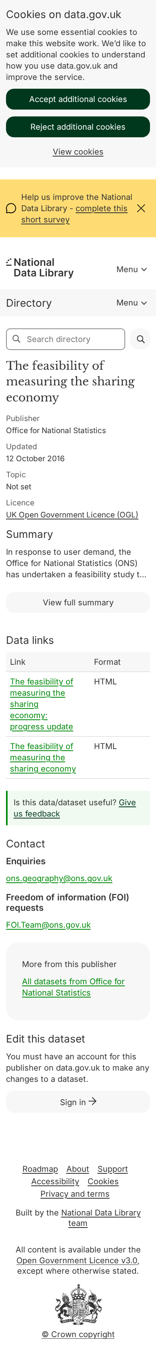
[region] (78, 715)
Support (113, 1169)
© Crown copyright (78, 1334)
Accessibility (55, 1181)
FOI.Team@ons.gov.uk (48, 925)
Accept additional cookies (78, 99)
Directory (29, 303)
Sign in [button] (74, 1102)
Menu (127, 269)
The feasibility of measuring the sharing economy (43, 757)
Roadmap (40, 1169)
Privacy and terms (75, 1194)
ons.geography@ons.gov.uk (59, 878)
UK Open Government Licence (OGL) (72, 514)
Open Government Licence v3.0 (76, 1260)
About (77, 1169)
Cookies (103, 1181)
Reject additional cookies (78, 127)
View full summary (78, 602)
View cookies (78, 152)
